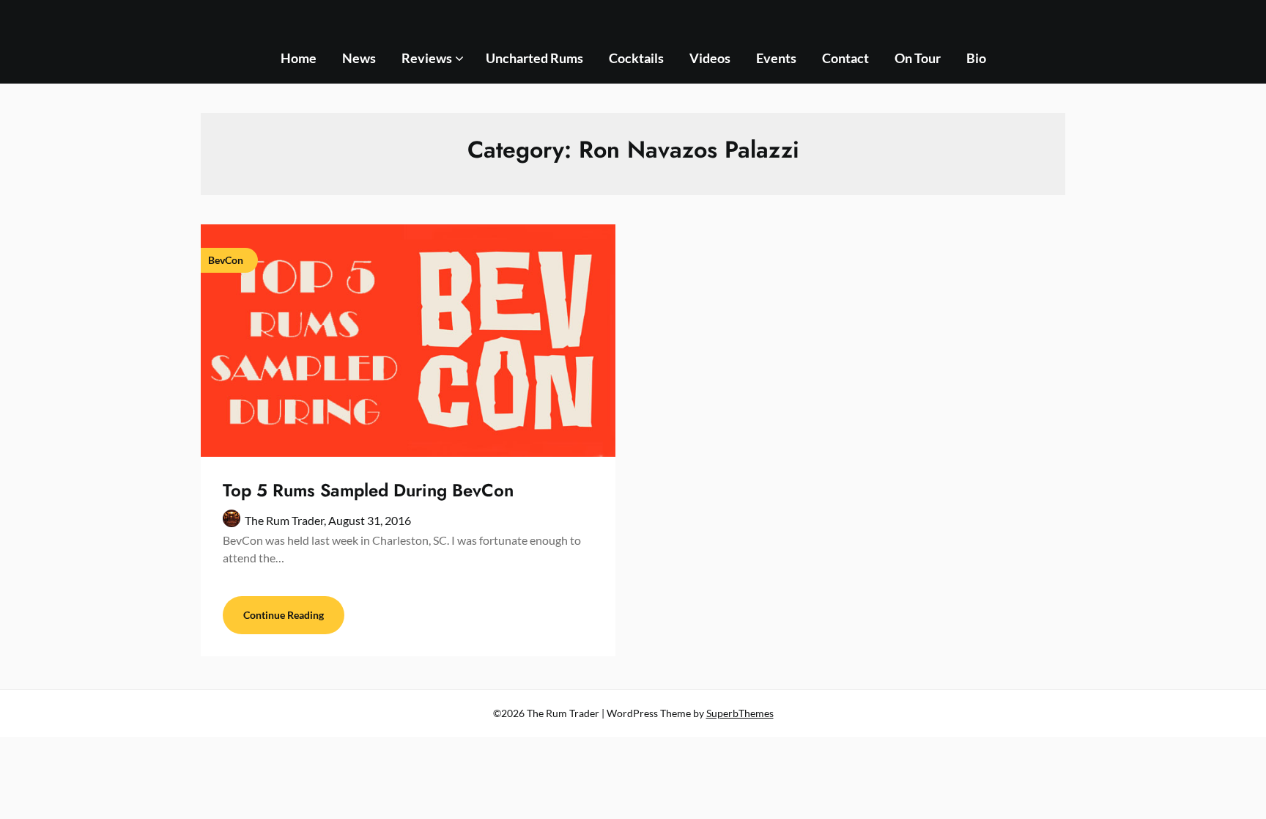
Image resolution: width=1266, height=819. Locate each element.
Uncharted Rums (534, 58)
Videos (709, 58)
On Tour (918, 58)
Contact (845, 58)
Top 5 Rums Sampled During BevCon (368, 490)
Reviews (426, 58)
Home (298, 58)
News (359, 58)
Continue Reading (283, 615)
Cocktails (636, 58)
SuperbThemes (740, 713)
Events (776, 58)
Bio (976, 58)
